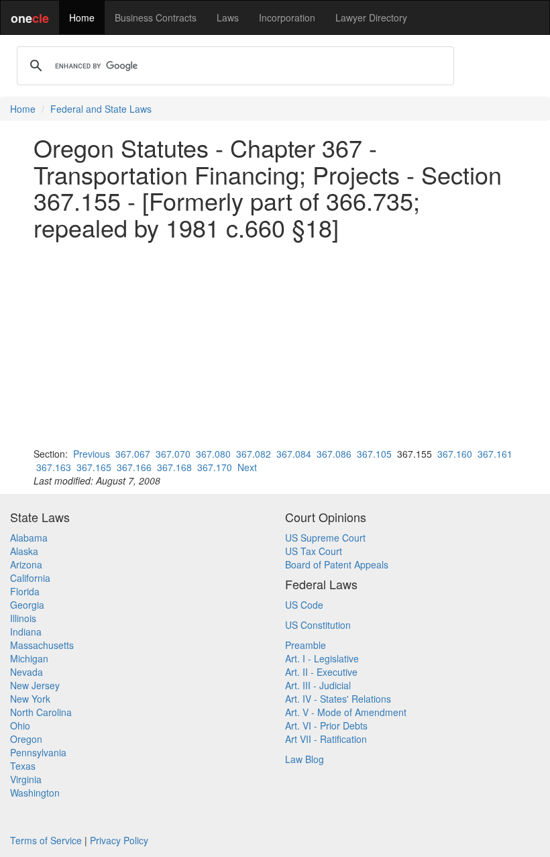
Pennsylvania (38, 752)
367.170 (214, 467)
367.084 (293, 453)
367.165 (93, 467)
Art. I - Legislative (322, 658)
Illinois (23, 618)
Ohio (20, 725)
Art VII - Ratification (326, 739)
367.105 (374, 453)
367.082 (253, 453)
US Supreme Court (325, 537)
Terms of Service (46, 840)
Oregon (26, 739)
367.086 (334, 453)
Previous (91, 453)
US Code (304, 604)
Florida (25, 591)
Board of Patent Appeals (336, 564)
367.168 (174, 467)
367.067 (132, 453)
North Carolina (41, 712)
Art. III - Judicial (318, 685)
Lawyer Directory (371, 17)
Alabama (29, 537)
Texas (23, 765)
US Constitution (318, 625)
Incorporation (287, 17)
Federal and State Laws (101, 108)
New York (30, 698)
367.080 (213, 453)
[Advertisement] (275, 344)
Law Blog (304, 759)
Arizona (26, 564)
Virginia (26, 779)
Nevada (26, 671)
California (30, 578)
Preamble (305, 645)
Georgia (27, 604)
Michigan (29, 658)
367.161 (495, 453)
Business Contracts (156, 17)
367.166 (134, 467)
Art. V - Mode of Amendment (345, 712)
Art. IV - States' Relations (338, 698)
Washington (35, 792)
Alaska (24, 551)
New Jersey (35, 685)
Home (82, 17)
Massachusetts (42, 645)
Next (247, 467)
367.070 (173, 453)
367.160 (454, 453)
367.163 (53, 467)
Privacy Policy (119, 840)
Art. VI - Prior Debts (326, 725)
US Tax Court (313, 551)
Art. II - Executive (321, 671)
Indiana (26, 631)
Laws (228, 17)
